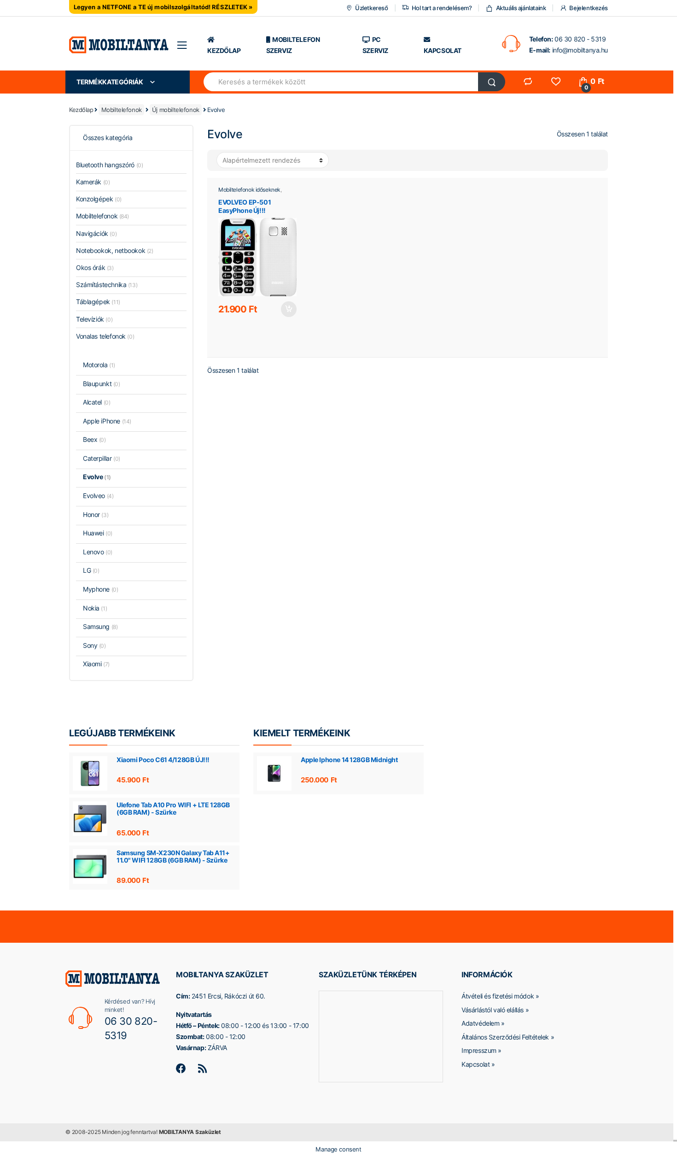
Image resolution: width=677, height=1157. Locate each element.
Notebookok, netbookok (114, 250)
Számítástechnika (106, 284)
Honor (95, 514)
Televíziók (94, 319)
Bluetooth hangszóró (109, 165)
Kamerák (93, 182)
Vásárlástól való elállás (492, 1010)
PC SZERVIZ (375, 44)
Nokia (95, 608)
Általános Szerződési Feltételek (505, 1037)
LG (91, 570)
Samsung (100, 626)
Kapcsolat (475, 1064)
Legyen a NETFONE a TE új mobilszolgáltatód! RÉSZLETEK (160, 7)
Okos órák (95, 267)
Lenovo (97, 552)
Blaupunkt (101, 384)
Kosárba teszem (288, 309)
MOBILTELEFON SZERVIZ (293, 44)
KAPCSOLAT (442, 50)
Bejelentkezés (588, 8)
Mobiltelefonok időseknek (249, 189)
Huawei (97, 533)
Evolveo (98, 495)
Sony (94, 645)
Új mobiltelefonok (175, 109)
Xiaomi (96, 664)
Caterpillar (101, 458)
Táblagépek (98, 301)
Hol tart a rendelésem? (442, 8)
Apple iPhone (107, 421)
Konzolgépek (99, 199)
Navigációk (96, 233)
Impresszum (478, 1050)
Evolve (97, 477)
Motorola (99, 365)
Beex (94, 439)
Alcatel (96, 402)
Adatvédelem (480, 1023)
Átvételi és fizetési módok (497, 996)
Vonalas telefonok (105, 336)
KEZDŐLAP (224, 50)
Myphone (100, 589)
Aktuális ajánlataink (521, 8)
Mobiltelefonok (121, 109)
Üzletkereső (371, 8)
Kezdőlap (81, 109)
